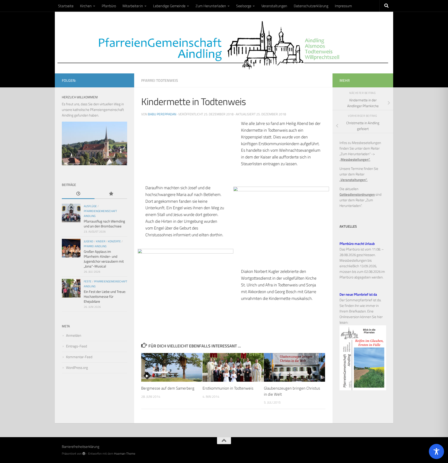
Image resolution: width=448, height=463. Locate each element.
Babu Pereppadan (162, 114)
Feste (87, 281)
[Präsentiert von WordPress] (83, 453)
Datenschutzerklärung (311, 6)
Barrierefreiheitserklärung (80, 446)
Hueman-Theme (124, 453)
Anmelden (73, 335)
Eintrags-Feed (76, 346)
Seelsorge (243, 6)
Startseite (66, 6)
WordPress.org (77, 367)
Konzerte (114, 241)
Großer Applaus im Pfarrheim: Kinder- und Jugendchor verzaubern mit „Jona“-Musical (104, 259)
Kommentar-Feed (79, 357)
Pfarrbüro (109, 6)
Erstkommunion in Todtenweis (228, 388)
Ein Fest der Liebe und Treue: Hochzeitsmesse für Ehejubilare (105, 296)
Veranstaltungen (274, 6)
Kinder (100, 241)
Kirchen (86, 6)
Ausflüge (90, 206)
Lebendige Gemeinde (169, 6)
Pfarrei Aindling (95, 246)
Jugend (88, 241)
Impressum (343, 6)
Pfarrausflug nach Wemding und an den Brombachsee (104, 224)
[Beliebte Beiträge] (110, 194)
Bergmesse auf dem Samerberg (167, 388)
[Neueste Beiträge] (78, 194)
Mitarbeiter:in (132, 6)
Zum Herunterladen (211, 6)
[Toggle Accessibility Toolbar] (436, 451)
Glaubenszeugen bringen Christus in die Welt (292, 391)
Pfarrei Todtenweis (159, 80)
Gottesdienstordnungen (357, 194)
